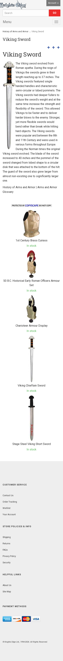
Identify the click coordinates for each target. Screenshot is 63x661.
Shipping (7, 537)
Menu (7, 22)
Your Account (9, 514)
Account (52, 3)
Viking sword (29, 63)
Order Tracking (10, 502)
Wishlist (6, 508)
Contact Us (8, 495)
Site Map (7, 591)
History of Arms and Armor (15, 31)
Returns (6, 543)
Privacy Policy (9, 556)
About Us (7, 585)
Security (6, 562)
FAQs (5, 550)
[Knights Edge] (13, 4)
